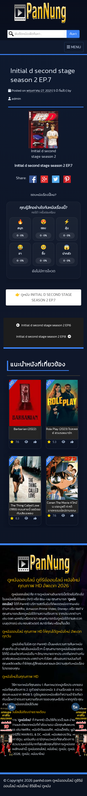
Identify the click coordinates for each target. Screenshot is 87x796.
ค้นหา (73, 34)
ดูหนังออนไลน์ (20, 594)
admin (16, 98)
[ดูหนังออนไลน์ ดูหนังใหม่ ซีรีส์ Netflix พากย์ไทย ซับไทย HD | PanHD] (40, 12)
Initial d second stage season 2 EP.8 (41, 336)
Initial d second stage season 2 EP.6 (46, 325)
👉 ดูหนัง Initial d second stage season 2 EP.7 (43, 297)
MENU (75, 48)
